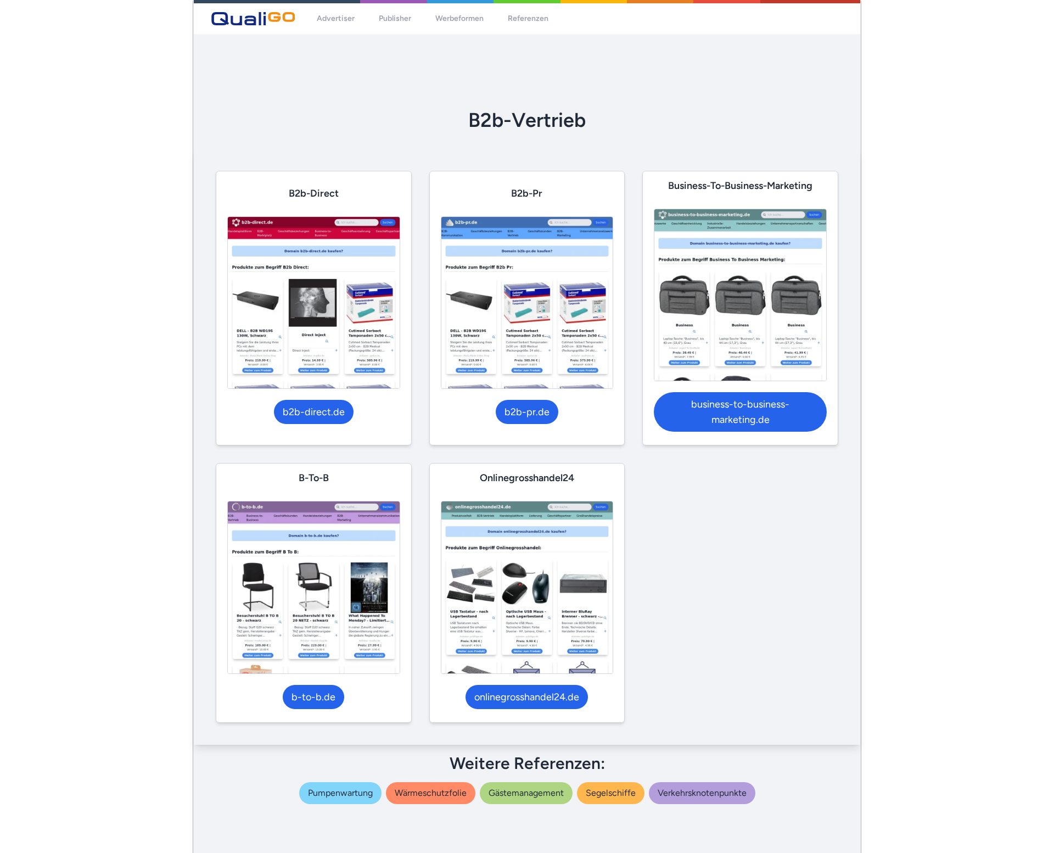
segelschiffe (611, 793)
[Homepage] (253, 18)
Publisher (395, 18)
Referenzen (528, 18)
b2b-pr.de (527, 412)
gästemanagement (526, 793)
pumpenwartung (340, 793)
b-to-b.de (313, 697)
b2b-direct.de (314, 412)
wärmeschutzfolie (431, 793)
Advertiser (336, 18)
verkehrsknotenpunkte (702, 793)
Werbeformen (459, 18)
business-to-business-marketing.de (740, 412)
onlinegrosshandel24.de (526, 697)
